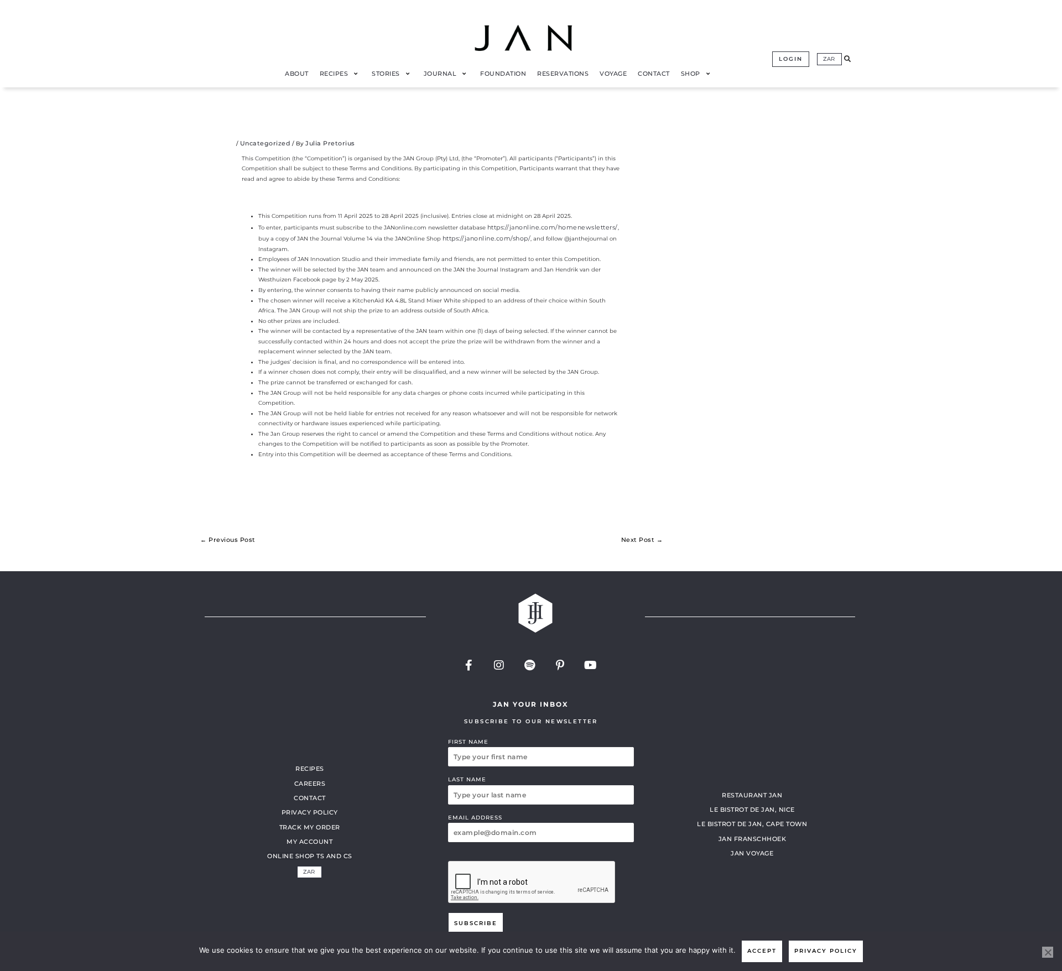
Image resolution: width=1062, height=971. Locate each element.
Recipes (309, 768)
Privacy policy (825, 950)
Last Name (467, 779)
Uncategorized (265, 143)
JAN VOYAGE (752, 853)
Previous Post (228, 540)
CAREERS (310, 783)
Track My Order (309, 827)
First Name (468, 741)
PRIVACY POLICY (310, 812)
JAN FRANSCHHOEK (753, 839)
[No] (1048, 952)
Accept (762, 950)
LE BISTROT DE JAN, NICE (752, 809)
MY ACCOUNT (309, 841)
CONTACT (310, 798)
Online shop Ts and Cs (309, 856)
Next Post (642, 540)
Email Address (475, 817)
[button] (847, 59)
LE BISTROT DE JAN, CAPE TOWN (752, 824)
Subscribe (475, 923)
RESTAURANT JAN (752, 795)
